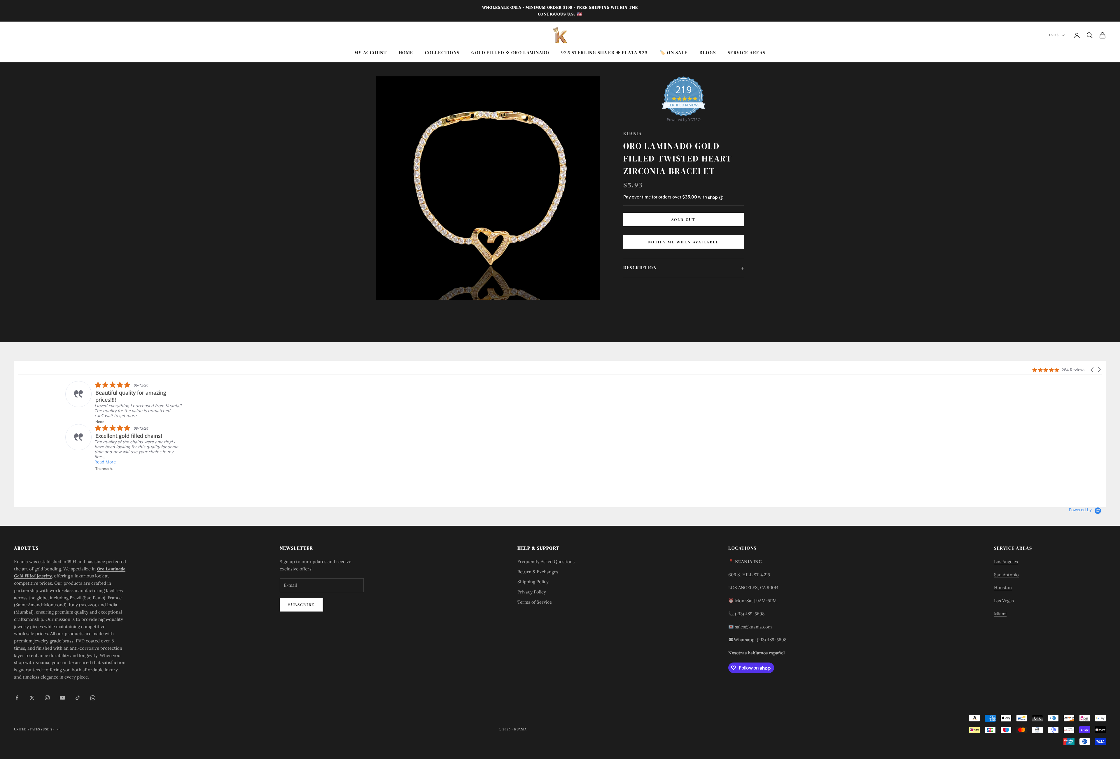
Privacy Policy (531, 592)
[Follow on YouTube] (62, 698)
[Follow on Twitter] (32, 698)
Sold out (683, 219)
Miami (1000, 613)
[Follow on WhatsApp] (93, 698)
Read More (58, 418)
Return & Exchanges (537, 571)
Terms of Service (534, 602)
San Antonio (1006, 574)
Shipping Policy (533, 581)
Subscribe (301, 604)
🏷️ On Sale (674, 53)
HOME (406, 53)
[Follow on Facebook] (17, 698)
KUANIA (632, 134)
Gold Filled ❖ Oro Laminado (510, 53)
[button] (1092, 369)
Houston (1003, 587)
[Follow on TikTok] (77, 698)
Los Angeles (1006, 561)
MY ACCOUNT (370, 53)
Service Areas (747, 53)
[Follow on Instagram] (47, 698)
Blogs (707, 53)
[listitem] (441, 404)
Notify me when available (683, 242)
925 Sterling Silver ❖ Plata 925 (604, 53)
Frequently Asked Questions (546, 561)
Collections (442, 53)
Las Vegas (1004, 600)
